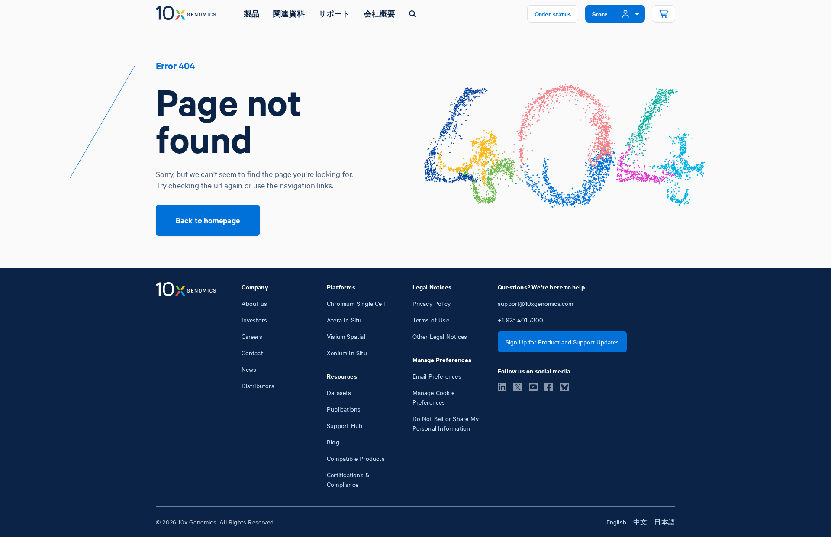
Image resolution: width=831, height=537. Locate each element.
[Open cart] (663, 14)
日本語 (664, 522)
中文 (640, 522)
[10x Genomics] (186, 385)
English (616, 522)
